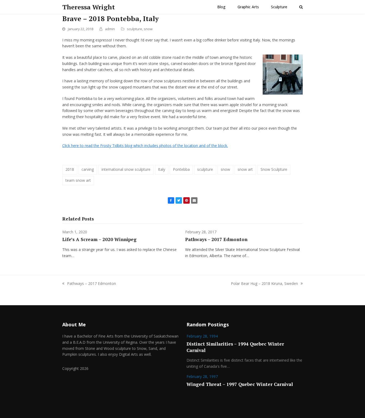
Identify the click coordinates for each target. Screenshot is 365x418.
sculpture (134, 28)
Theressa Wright (88, 7)
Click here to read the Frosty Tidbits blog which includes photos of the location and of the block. (145, 145)
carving (87, 169)
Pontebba (181, 169)
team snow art (78, 180)
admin (110, 28)
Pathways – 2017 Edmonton (216, 239)
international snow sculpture (126, 169)
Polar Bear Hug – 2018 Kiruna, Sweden (264, 283)
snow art (245, 169)
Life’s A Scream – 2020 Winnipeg (99, 239)
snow (148, 28)
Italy (161, 169)
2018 (69, 169)
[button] (301, 7)
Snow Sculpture (274, 169)
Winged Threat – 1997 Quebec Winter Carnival (240, 384)
